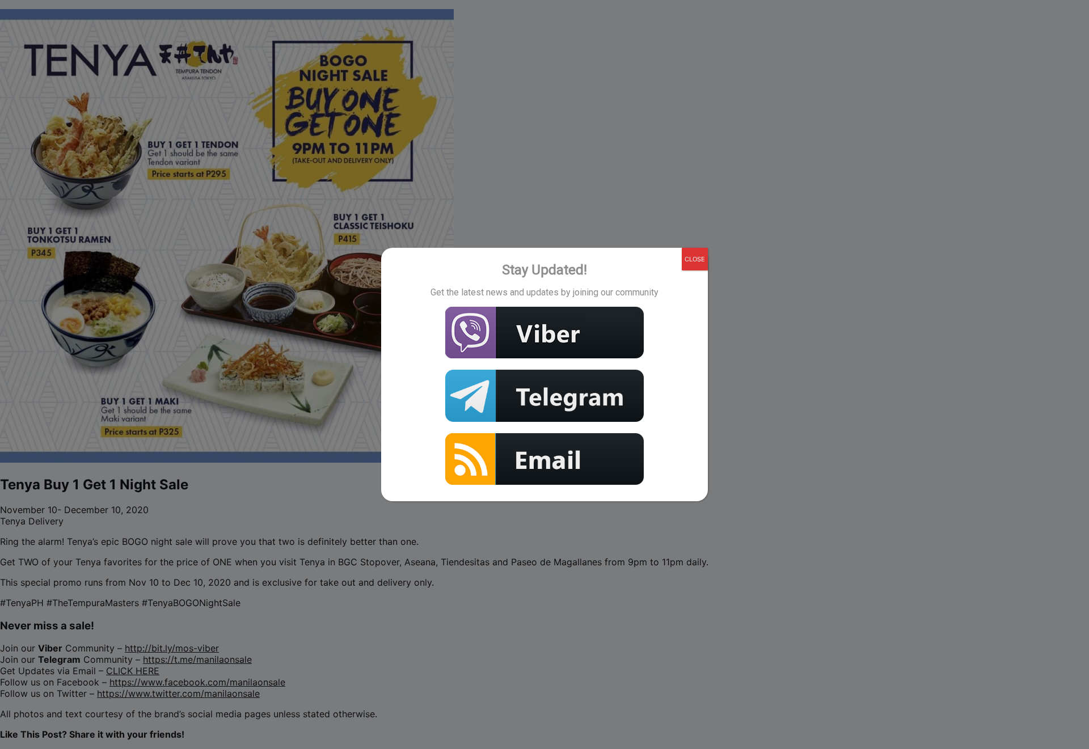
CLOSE (695, 259)
